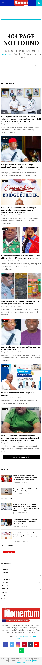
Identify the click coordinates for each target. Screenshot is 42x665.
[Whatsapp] (21, 650)
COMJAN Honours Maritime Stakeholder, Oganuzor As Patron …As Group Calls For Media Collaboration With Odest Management (20, 438)
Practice (4, 595)
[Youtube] (36, 644)
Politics (5, 181)
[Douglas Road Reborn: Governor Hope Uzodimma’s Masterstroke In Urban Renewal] (21, 149)
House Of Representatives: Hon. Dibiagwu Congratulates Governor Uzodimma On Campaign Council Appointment (18, 210)
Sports (3, 598)
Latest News (7, 83)
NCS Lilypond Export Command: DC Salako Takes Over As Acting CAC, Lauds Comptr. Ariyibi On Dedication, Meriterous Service (21, 119)
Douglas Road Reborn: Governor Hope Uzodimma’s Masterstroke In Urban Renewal (19, 166)
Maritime (5, 229)
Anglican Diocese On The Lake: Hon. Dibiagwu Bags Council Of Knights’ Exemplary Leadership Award (26, 478)
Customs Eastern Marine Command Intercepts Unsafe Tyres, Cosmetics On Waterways (20, 302)
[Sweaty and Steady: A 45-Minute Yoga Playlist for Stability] (6, 491)
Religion (4, 592)
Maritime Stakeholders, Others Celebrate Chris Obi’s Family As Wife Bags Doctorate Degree (20, 257)
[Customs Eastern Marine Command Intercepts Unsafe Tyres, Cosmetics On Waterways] (21, 286)
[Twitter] (12, 644)
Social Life (6, 366)
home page (7, 54)
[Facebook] (5, 644)
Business (4, 582)
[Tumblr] (30, 644)
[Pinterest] (24, 644)
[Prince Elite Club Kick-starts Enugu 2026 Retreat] (21, 377)
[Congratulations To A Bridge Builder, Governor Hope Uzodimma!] (21, 332)
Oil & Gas (4, 585)
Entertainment (6, 579)
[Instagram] (18, 644)
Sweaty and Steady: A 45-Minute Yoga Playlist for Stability (26, 490)
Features (5, 138)
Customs (5, 90)
